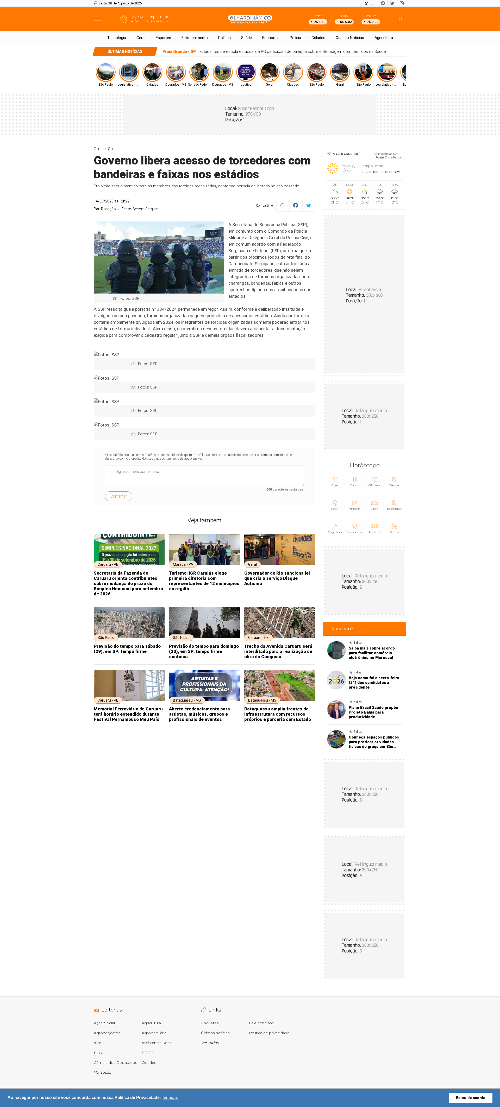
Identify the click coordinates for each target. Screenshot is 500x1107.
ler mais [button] (170, 1097)
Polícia (295, 37)
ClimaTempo (393, 157)
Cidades (318, 37)
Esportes (163, 37)
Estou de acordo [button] (470, 1098)
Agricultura (383, 37)
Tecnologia (116, 37)
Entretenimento (195, 37)
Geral (140, 37)
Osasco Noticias (350, 37)
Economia (270, 37)
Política (224, 37)
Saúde (246, 37)
